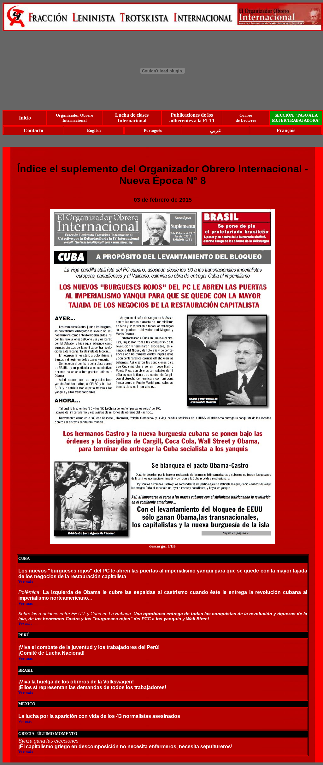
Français (286, 130)
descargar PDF (162, 546)
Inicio (25, 117)
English (94, 130)
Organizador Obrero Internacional (74, 118)
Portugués (153, 130)
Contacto (33, 130)
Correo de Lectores (246, 118)
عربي (215, 130)
